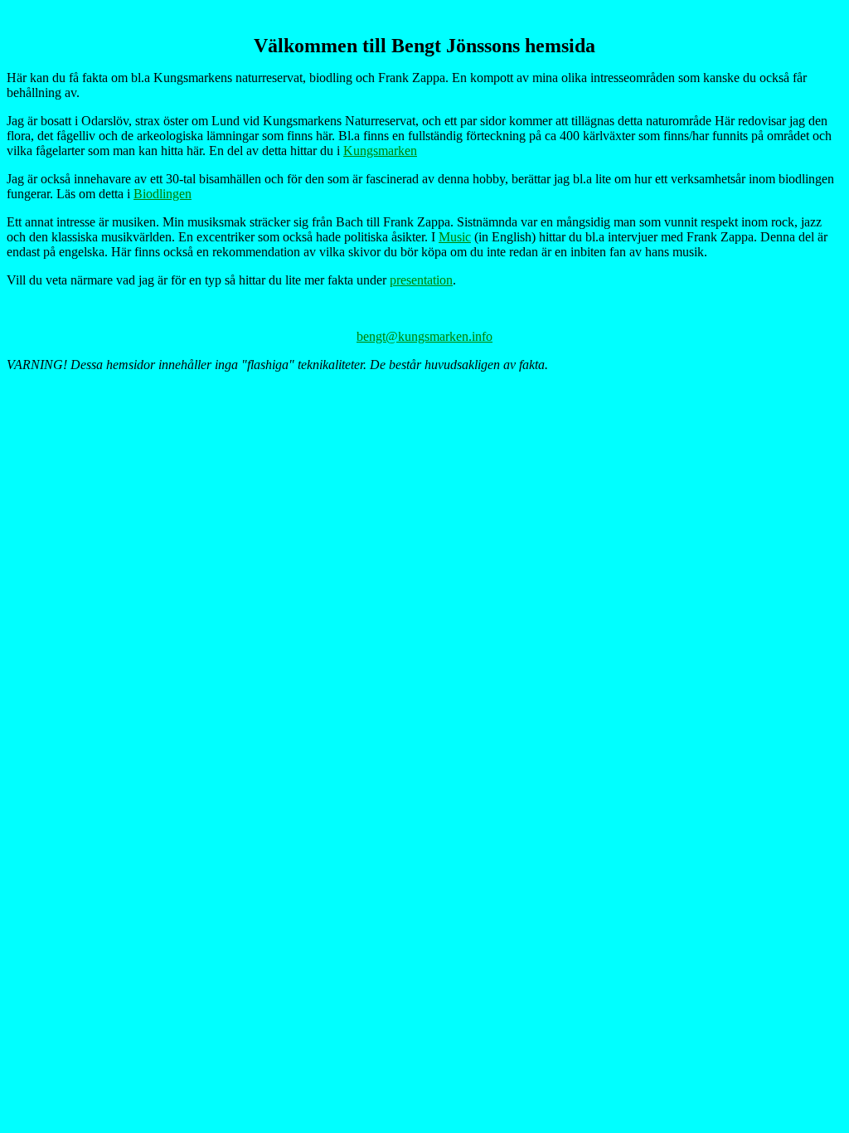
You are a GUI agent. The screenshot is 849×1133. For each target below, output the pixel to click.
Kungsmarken (380, 150)
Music (455, 237)
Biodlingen (162, 194)
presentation (421, 280)
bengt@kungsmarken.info (424, 336)
